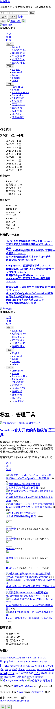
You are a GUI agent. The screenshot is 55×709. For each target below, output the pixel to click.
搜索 (32, 13)
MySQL (21, 666)
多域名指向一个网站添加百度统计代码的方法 (30, 586)
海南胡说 (11, 528)
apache (3, 658)
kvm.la (15, 89)
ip (32, 661)
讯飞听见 (17, 114)
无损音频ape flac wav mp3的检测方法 (25, 595)
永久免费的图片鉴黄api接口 (21, 516)
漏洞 (1, 677)
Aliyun (20, 692)
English (16, 69)
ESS (40, 658)
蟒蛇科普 (17, 111)
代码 (21, 673)
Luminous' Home (20, 92)
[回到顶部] (3, 707)
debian (25, 658)
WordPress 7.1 (38, 692)
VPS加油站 (18, 98)
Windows (49, 669)
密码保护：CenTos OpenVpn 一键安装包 (27, 478)
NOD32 (38, 666)
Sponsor (16, 77)
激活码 (7, 676)
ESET (35, 658)
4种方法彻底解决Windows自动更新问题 (27, 576)
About (15, 80)
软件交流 (30, 677)
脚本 (13, 676)
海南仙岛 (5, 1)
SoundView (18, 95)
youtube (10, 548)
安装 (25, 673)
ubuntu (21, 669)
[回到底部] (9, 707)
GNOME (19, 661)
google (27, 661)
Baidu (8, 658)
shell (14, 669)
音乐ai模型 (18, 117)
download (17, 72)
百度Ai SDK (18, 104)
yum (16, 673)
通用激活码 (39, 677)
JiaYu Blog (17, 87)
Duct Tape (11, 568)
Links (15, 75)
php (2, 669)
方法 (37, 673)
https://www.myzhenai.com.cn (14, 700)
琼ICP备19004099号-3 (14, 680)
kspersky (36, 661)
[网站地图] (0, 123)
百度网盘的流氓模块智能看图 (22, 487)
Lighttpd (44, 661)
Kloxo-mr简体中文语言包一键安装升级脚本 (29, 507)
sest (10, 670)
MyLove (29, 686)
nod (32, 666)
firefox (12, 661)
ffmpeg (4, 661)
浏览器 (51, 673)
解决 (24, 676)
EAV (30, 658)
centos (16, 657)
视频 (19, 676)
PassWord (48, 666)
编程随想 (17, 107)
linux (4, 665)
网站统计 (47, 680)
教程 (31, 673)
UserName (31, 669)
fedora (45, 658)
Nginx (28, 666)
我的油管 (17, 101)
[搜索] (23, 21)
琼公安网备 (36, 680)
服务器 (44, 673)
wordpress (7, 673)
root (6, 669)
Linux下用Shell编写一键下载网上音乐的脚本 (29, 618)
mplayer (14, 666)
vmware (40, 669)
